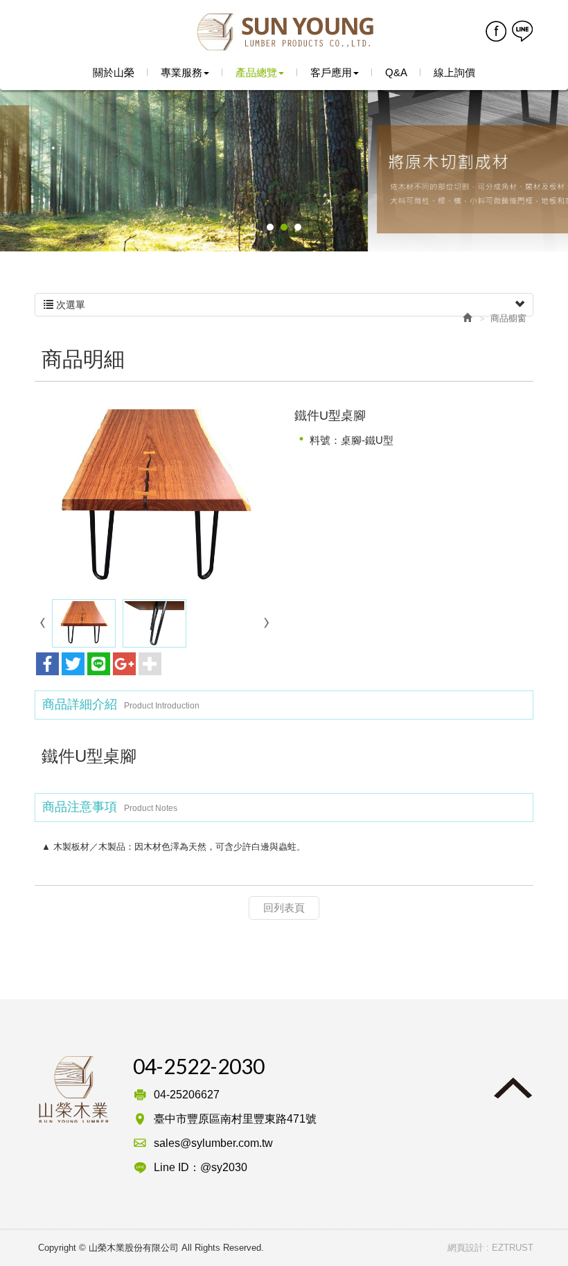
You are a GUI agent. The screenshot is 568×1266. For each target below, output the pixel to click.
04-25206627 (187, 1094)
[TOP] (505, 1089)
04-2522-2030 (199, 1066)
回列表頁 (284, 907)
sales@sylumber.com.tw (213, 1143)
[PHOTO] (154, 499)
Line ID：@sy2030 (200, 1167)
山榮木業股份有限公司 (284, 32)
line (522, 30)
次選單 (69, 304)
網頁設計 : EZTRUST (490, 1247)
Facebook (495, 30)
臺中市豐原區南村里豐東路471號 (235, 1119)
